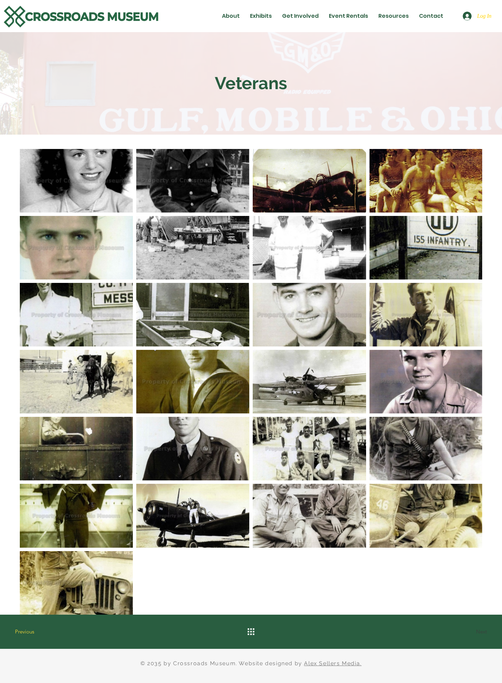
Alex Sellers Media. (332, 663)
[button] (231, 16)
